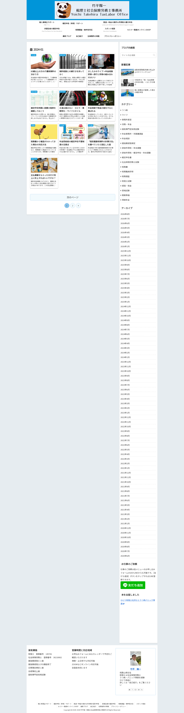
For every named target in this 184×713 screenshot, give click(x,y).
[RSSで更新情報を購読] (141, 689)
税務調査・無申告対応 (126, 704)
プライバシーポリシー (118, 706)
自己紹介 (93, 706)
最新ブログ (84, 706)
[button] (154, 55)
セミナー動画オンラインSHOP (68, 706)
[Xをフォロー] (132, 689)
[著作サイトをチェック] (129, 689)
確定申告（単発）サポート (63, 704)
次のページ (72, 197)
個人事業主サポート (44, 704)
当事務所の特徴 (103, 706)
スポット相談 (141, 704)
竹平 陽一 (135, 669)
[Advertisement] (138, 623)
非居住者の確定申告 (109, 704)
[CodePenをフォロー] (135, 689)
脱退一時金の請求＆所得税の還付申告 (86, 704)
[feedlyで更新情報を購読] (138, 689)
